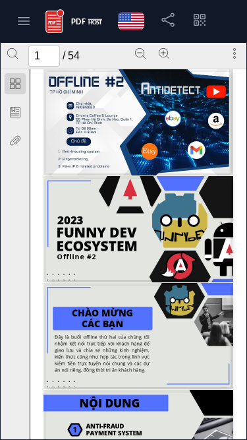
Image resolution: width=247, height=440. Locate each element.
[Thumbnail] (15, 83)
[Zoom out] (140, 53)
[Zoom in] (164, 53)
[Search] (12, 53)
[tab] (15, 86)
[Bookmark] (15, 112)
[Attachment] (15, 140)
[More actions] (234, 53)
